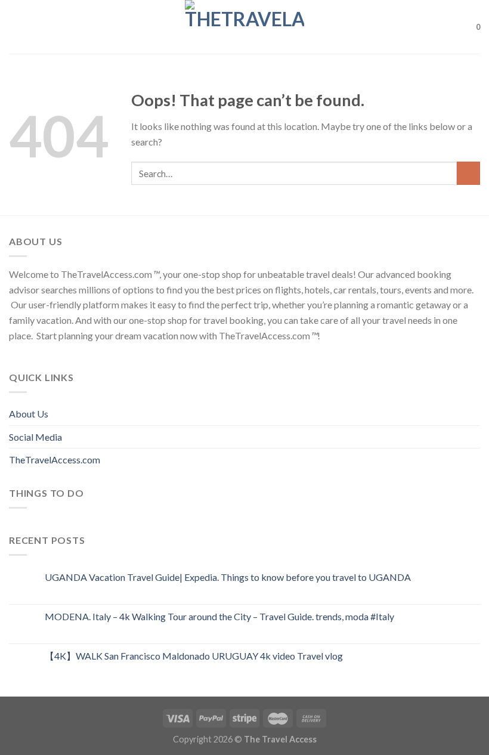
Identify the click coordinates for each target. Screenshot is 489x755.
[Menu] (16, 26)
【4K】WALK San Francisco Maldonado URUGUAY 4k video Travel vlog (194, 655)
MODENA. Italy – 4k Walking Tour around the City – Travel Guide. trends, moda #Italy (219, 616)
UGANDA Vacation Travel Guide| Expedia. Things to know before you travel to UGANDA (228, 577)
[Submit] (468, 173)
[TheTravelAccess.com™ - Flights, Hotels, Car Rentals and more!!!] (244, 27)
